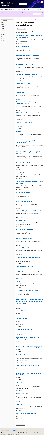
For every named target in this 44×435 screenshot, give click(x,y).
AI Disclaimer (3, 432)
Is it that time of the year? (24, 229)
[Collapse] (13, 18)
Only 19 (18, 131)
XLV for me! (19, 382)
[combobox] (7, 20)
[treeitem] (7, 23)
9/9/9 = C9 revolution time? (24, 266)
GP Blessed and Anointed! (24, 329)
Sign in (41, 9)
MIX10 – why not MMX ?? (24, 201)
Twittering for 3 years (23, 192)
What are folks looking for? (24, 248)
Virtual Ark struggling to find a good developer (26, 141)
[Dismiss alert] (42, 2)
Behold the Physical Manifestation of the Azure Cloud (29, 182)
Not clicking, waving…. (23, 46)
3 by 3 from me (20, 172)
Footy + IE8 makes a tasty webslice (27, 311)
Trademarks (9, 434)
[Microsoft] (2, 9)
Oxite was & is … (21, 354)
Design (18, 281)
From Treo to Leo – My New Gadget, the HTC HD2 (28, 152)
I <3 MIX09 (19, 404)
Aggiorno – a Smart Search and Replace (28, 365)
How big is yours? (21, 220)
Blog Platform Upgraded (24, 122)
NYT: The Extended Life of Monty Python (29, 347)
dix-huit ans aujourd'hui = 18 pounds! (28, 290)
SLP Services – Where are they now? (27, 113)
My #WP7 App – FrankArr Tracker (26, 65)
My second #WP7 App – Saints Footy (27, 56)
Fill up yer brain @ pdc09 (24, 239)
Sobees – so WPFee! (22, 393)
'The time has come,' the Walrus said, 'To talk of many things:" (29, 36)
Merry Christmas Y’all (23, 163)
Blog (15, 432)
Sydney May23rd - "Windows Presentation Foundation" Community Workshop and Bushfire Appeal (29, 301)
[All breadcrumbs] (16, 19)
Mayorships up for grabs (24, 83)
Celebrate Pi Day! (21, 319)
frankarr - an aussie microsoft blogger (25, 19)
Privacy (24, 432)
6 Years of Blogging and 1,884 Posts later (29, 211)
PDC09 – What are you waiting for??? (27, 272)
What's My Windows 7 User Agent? (27, 413)
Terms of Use (3, 434)
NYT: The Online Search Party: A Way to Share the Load (28, 374)
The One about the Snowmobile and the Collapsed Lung (29, 338)
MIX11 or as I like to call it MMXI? (27, 74)
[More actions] (42, 19)
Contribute (20, 432)
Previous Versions (10, 432)
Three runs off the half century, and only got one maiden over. (29, 103)
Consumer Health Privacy (32, 432)
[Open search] (39, 9)
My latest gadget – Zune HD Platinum (28, 257)
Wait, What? (20, 93)
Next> (17, 420)
